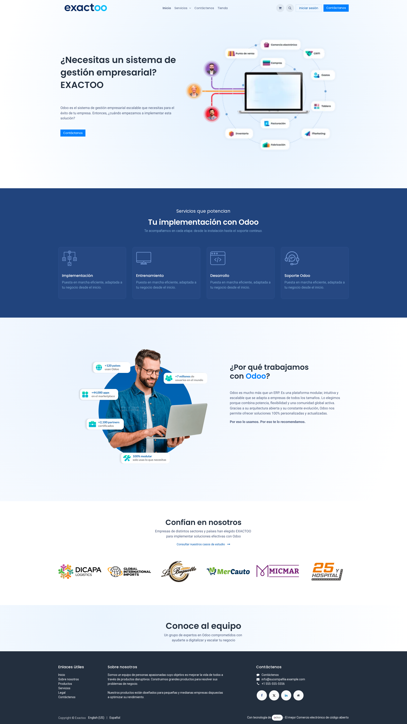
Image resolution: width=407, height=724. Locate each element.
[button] (290, 8)
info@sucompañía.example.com (283, 679)
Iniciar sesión (308, 8)
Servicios (64, 688)
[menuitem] (167, 8)
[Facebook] (262, 695)
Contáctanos (336, 8)
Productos (65, 683)
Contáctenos (66, 697)
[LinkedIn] (286, 695)
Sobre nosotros (68, 679)
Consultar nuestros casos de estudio (201, 544)
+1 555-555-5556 (273, 683)
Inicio (61, 675)
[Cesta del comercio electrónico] (280, 8)
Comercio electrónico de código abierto (323, 717)
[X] (274, 695)
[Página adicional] (298, 695)
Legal (62, 692)
